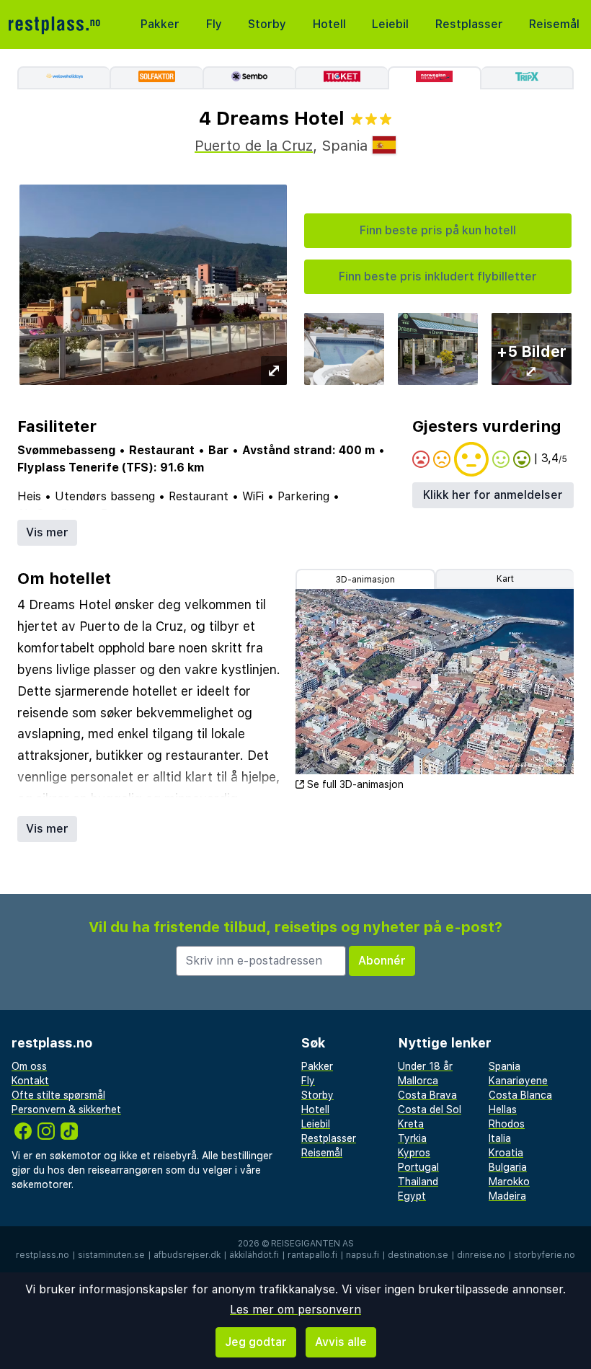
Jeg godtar (256, 1342)
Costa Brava (427, 1095)
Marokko (509, 1181)
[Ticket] (341, 77)
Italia (500, 1138)
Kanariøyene (518, 1080)
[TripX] (527, 77)
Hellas (503, 1109)
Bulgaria (508, 1167)
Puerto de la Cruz (254, 145)
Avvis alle (341, 1342)
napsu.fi (362, 1255)
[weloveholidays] (63, 77)
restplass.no (42, 1255)
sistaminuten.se (111, 1255)
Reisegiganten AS (312, 1244)
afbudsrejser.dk (187, 1255)
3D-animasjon (365, 580)
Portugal (418, 1167)
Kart (505, 579)
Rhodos (507, 1124)
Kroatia (506, 1152)
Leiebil (390, 24)
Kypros (414, 1152)
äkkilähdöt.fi (254, 1255)
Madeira (507, 1196)
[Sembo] (249, 77)
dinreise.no (481, 1255)
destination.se (418, 1255)
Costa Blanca (520, 1095)
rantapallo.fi (312, 1255)
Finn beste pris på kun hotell (438, 230)
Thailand (418, 1181)
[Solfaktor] (156, 77)
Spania (504, 1066)
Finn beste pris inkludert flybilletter (438, 276)
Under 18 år (425, 1066)
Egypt (412, 1196)
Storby (267, 24)
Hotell (329, 24)
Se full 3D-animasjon (355, 784)
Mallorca (418, 1080)
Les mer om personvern (295, 1309)
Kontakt (30, 1080)
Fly (214, 24)
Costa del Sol (429, 1109)
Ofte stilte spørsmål (58, 1095)
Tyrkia (412, 1138)
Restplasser (469, 24)
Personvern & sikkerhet (66, 1109)
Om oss (29, 1066)
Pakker (160, 24)
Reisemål (554, 24)
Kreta (411, 1124)
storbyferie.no (544, 1255)
